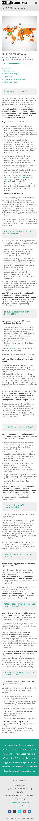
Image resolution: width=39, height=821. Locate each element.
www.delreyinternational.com (19, 806)
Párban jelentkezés (10, 82)
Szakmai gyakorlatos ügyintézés (15, 79)
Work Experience (23, 177)
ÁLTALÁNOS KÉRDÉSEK (10, 64)
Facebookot (13, 348)
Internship (7, 180)
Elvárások (7, 68)
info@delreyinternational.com (19, 802)
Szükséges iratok (10, 71)
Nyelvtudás (8, 76)
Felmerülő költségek (11, 74)
